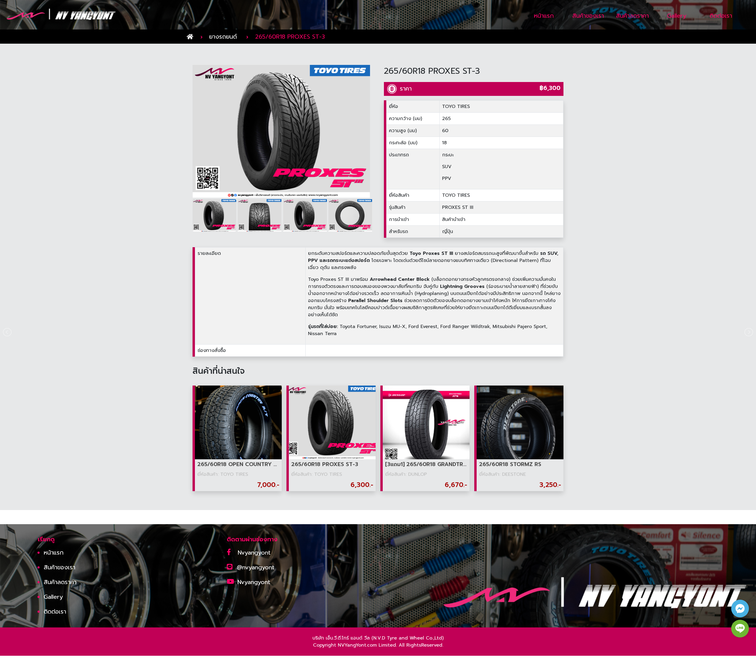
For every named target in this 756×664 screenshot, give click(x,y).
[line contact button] (740, 628)
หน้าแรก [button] (544, 15)
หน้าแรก (53, 552)
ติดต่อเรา (55, 611)
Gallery (53, 596)
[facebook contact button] (740, 608)
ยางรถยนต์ (223, 36)
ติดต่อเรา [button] (721, 15)
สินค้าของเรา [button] (588, 15)
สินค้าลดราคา (60, 582)
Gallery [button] (676, 15)
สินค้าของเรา (59, 567)
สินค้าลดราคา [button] (632, 15)
